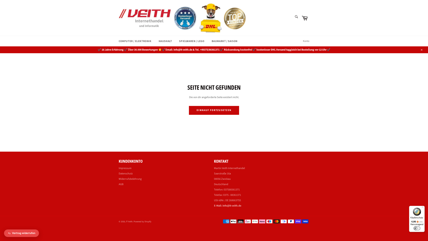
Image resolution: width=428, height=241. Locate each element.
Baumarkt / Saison (225, 41)
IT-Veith (129, 221)
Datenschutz (126, 173)
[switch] (417, 228)
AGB (121, 184)
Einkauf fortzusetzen (214, 110)
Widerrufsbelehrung (130, 179)
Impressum (125, 168)
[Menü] (423, 208)
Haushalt (165, 41)
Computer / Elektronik (135, 41)
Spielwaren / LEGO (191, 41)
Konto (306, 41)
